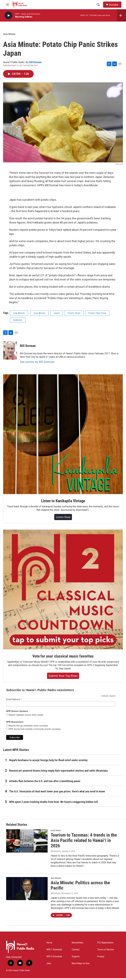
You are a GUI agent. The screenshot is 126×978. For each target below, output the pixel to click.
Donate (113, 4)
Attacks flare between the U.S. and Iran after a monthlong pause (44, 781)
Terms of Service (105, 949)
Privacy (100, 956)
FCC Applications (105, 943)
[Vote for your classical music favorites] (63, 589)
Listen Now (63, 517)
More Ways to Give (81, 963)
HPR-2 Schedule (54, 956)
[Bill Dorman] (10, 350)
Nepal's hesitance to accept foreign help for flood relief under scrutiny (48, 760)
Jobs (48, 963)
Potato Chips (74, 313)
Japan (56, 313)
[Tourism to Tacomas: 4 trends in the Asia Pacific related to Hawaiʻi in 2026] (27, 840)
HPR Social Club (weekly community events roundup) (34, 729)
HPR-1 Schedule (54, 949)
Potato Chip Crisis (97, 313)
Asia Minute (9, 34)
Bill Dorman (35, 62)
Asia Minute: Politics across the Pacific (80, 885)
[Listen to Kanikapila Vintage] (63, 434)
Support (76, 956)
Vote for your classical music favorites (62, 656)
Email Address (14, 699)
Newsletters (77, 943)
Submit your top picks (63, 676)
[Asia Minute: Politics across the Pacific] (27, 888)
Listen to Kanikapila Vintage (63, 501)
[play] (8, 15)
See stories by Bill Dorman (37, 362)
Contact (75, 949)
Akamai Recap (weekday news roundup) (28, 725)
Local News (56, 830)
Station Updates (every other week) (25, 715)
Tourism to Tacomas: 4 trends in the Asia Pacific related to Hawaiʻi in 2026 (84, 840)
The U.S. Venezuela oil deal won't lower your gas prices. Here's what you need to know (57, 791)
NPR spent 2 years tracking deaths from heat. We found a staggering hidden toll (53, 801)
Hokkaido (17, 320)
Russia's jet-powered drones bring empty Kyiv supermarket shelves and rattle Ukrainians (58, 770)
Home (49, 943)
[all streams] (121, 15)
